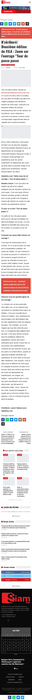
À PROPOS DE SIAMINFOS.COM (15, 674)
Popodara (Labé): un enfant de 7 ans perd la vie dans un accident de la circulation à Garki (14, 534)
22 (24, 646)
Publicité (21, 677)
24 (3, 649)
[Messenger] (10, 24)
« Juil (15, 654)
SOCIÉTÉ (12, 64)
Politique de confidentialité (14, 682)
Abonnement (11, 680)
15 (24, 643)
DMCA (20, 680)
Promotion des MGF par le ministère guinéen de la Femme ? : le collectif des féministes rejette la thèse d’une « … (15, 527)
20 (16, 646)
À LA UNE (3, 64)
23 (28, 646)
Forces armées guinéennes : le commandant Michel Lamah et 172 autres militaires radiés (15, 542)
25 (7, 649)
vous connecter (11, 511)
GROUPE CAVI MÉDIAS (19, 692)
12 (11, 643)
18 (7, 646)
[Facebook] (1, 24)
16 (28, 643)
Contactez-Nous (10, 677)
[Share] (27, 24)
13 (16, 643)
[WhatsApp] (6, 24)
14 (20, 643)
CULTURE (8, 64)
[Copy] (18, 24)
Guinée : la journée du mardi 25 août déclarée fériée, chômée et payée (14, 558)
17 (3, 646)
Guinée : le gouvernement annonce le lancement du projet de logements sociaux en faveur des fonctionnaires (15, 550)
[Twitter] (14, 24)
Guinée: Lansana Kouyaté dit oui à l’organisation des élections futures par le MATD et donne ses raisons (25, 438)
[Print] (23, 24)
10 (3, 643)
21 (20, 646)
